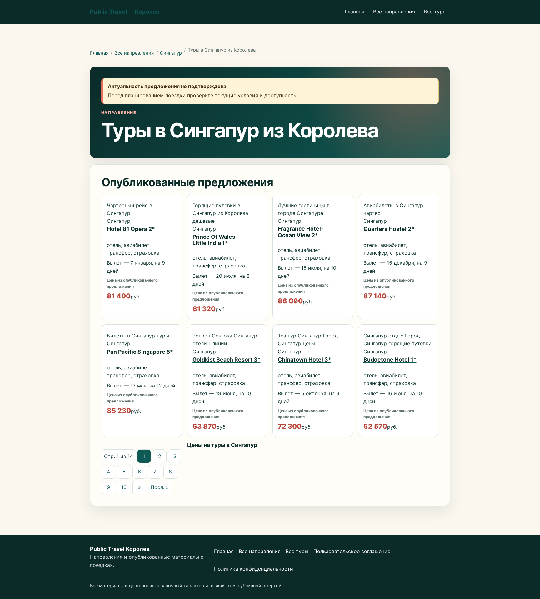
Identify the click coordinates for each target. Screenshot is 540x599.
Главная (354, 11)
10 (124, 487)
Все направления (394, 11)
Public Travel (124, 11)
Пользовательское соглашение (351, 551)
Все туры (435, 11)
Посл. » (160, 487)
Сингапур (171, 53)
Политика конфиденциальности (253, 569)
